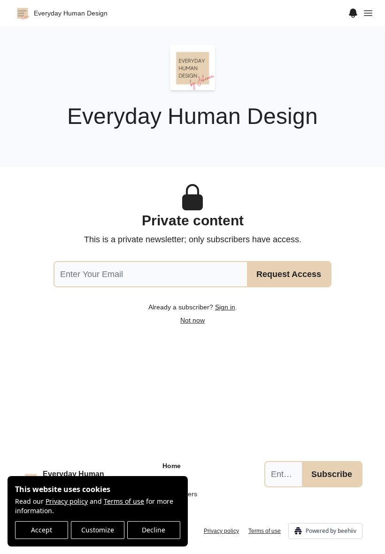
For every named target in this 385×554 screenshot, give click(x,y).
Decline (153, 529)
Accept (41, 529)
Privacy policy (67, 501)
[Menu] (353, 12)
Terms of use (124, 501)
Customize (97, 529)
